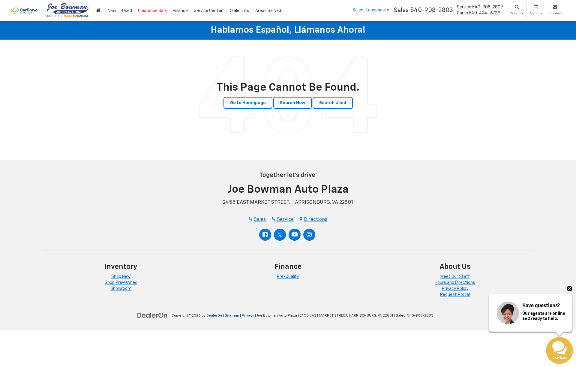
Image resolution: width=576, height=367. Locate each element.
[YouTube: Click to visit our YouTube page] (295, 235)
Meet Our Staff (455, 277)
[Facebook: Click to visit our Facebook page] (265, 235)
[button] (99, 10)
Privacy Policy (455, 289)
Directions (315, 219)
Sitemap (232, 315)
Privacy (248, 315)
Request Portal (455, 295)
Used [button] (127, 11)
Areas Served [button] (268, 11)
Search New (292, 103)
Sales (260, 219)
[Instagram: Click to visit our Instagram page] (309, 235)
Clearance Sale (152, 11)
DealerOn (214, 315)
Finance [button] (180, 11)
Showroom (120, 289)
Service (285, 219)
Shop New (120, 277)
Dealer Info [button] (239, 11)
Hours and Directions (455, 283)
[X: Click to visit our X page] (280, 235)
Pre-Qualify (288, 277)
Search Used (332, 103)
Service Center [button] (208, 11)
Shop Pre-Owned (121, 283)
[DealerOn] (152, 315)
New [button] (112, 11)
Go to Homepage (248, 103)
